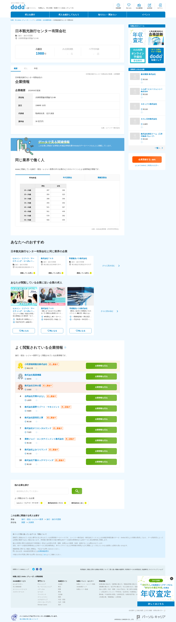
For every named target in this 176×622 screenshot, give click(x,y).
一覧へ (157, 148)
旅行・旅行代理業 (54, 519)
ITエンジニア (42, 584)
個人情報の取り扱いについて (29, 619)
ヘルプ (161, 569)
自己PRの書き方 (116, 586)
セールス (40, 592)
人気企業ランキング (107, 592)
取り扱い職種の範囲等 (117, 569)
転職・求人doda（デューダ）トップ (22, 20)
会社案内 (131, 610)
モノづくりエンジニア (45, 586)
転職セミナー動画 (82, 589)
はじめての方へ (18, 584)
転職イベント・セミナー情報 (86, 584)
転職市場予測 (130, 594)
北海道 (60, 584)
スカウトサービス (18, 592)
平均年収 (118, 592)
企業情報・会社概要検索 (43, 20)
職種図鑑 (111, 597)
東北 (59, 586)
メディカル (41, 589)
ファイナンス (42, 594)
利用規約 (83, 569)
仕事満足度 (120, 594)
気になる (128, 8)
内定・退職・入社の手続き (116, 589)
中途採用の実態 (110, 594)
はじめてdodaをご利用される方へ (147, 165)
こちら (44, 554)
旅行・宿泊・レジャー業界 (33, 519)
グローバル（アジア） (45, 602)
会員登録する (147, 159)
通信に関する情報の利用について (97, 569)
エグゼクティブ (43, 599)
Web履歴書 (139, 8)
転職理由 (133, 592)
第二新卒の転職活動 (133, 589)
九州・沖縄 (61, 602)
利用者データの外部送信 (133, 569)
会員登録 (149, 8)
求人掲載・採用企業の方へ (154, 610)
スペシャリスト (43, 597)
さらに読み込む (108, 266)
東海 (59, 592)
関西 (24, 522)
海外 (59, 604)
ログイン (160, 8)
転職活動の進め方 (104, 584)
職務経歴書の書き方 (130, 584)
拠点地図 (140, 610)
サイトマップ (153, 569)
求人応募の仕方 (128, 586)
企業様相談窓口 (43, 551)
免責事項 (145, 569)
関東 (59, 589)
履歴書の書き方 (117, 584)
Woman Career (42, 604)
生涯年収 (126, 592)
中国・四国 (61, 599)
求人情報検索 (17, 586)
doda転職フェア (82, 586)
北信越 (60, 594)
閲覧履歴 (118, 8)
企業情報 (118, 597)
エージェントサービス (20, 589)
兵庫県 (31, 522)
